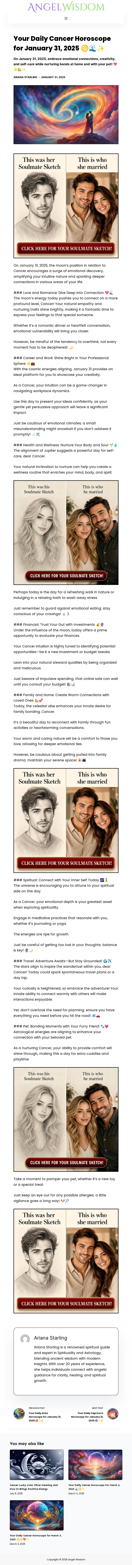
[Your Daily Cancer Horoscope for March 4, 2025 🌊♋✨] (95, 1465)
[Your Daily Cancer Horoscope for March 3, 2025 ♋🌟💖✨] (37, 1515)
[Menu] (66, 18)
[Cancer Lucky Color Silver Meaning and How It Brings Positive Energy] (37, 1465)
